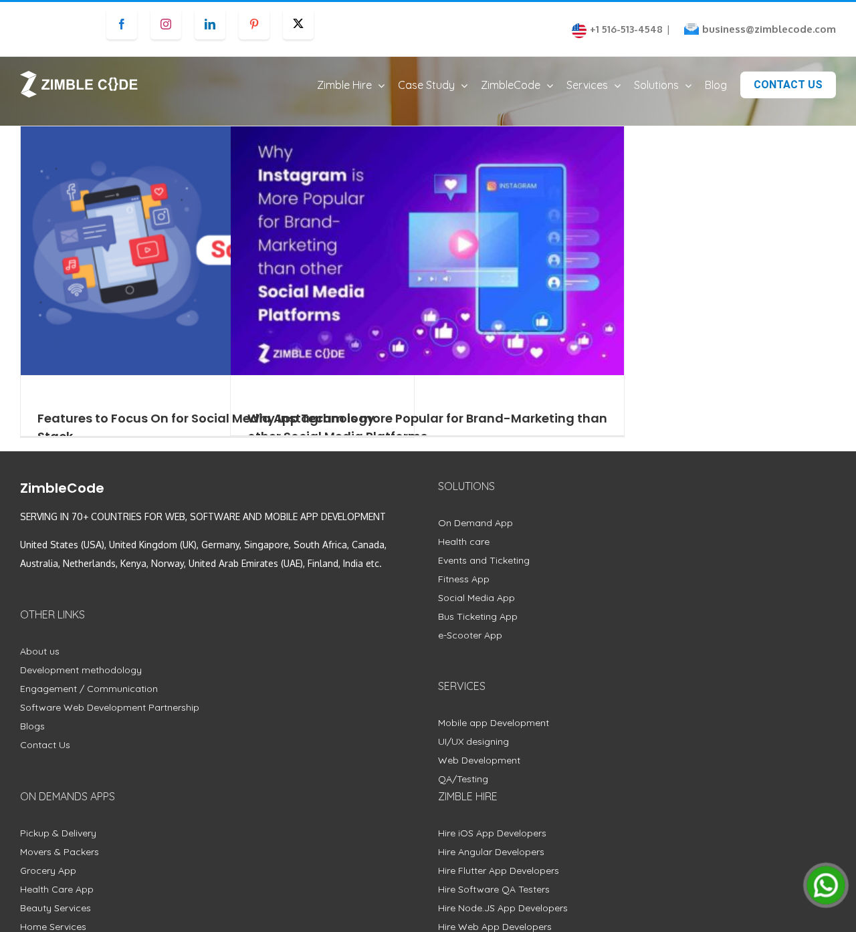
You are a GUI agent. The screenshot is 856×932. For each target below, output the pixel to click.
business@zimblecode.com (769, 29)
